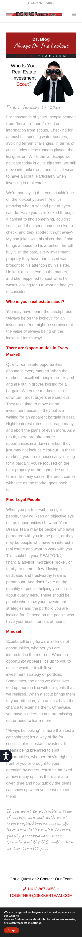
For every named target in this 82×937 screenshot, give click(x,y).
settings (36, 923)
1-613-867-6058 (41, 889)
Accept (11, 930)
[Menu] (74, 14)
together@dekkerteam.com (41, 895)
